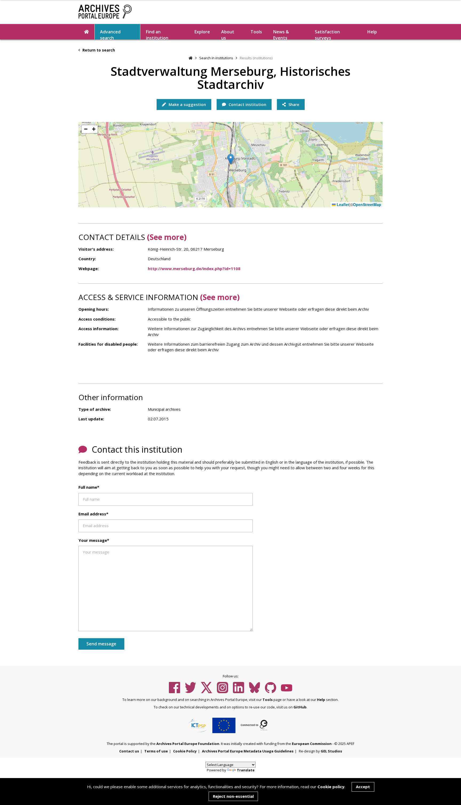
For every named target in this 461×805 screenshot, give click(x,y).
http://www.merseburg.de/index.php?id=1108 (194, 268)
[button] (230, 159)
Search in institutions (216, 58)
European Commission (312, 743)
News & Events (281, 34)
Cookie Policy (185, 751)
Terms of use (156, 751)
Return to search (98, 50)
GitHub (300, 707)
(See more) (166, 237)
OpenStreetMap (367, 204)
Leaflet (342, 204)
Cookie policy (330, 786)
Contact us (129, 751)
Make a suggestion (187, 104)
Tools (256, 32)
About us (227, 34)
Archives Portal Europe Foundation (187, 743)
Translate (246, 770)
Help (321, 699)
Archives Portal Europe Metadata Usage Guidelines (247, 751)
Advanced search (110, 34)
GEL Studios (331, 751)
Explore (202, 32)
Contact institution (247, 104)
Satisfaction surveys (327, 34)
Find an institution (157, 34)
